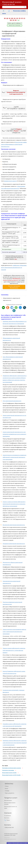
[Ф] (11, 20)
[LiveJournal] (24, 307)
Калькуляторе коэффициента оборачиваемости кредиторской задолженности (14, 144)
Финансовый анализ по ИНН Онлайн (11, 775)
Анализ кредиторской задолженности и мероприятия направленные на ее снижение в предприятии (14, 434)
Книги (6, 788)
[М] (12, 18)
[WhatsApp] (16, 307)
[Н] (15, 18)
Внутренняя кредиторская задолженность (14, 525)
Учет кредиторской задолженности (12, 401)
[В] (5, 18)
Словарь (7, 790)
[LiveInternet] (14, 310)
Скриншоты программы (8, 770)
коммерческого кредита (10, 181)
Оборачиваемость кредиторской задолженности (11, 339)
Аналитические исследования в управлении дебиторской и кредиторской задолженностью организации (14, 457)
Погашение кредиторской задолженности (14, 543)
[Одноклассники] (8, 307)
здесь (16, 259)
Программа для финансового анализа (11, 768)
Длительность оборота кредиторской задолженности (12, 563)
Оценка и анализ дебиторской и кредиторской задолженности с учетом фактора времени (14, 650)
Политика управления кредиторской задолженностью (12, 603)
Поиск (8, 820)
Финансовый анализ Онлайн (9, 772)
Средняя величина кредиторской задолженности (16, 93)
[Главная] (9, 11)
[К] (9, 18)
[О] (17, 18)
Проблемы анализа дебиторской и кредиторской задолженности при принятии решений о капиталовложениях (15, 743)
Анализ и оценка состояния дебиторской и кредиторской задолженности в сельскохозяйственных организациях (14, 504)
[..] (18, 20)
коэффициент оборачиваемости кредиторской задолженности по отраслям (14, 267)
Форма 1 (16, 131)
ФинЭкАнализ (8, 800)
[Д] (7, 18)
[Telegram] (12, 307)
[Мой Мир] (20, 307)
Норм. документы (9, 793)
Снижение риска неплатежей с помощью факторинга (13, 691)
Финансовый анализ (11, 2)
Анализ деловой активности (10, 280)
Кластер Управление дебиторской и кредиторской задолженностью (14, 672)
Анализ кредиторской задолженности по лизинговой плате (14, 416)
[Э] (16, 20)
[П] (20, 18)
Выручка (16, 90)
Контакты (6, 818)
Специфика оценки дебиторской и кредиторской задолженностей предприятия (14, 725)
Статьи (6, 786)
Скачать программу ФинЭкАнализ (14, 287)
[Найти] (25, 7)
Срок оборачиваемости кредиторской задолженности (13, 358)
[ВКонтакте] (3, 307)
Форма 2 (19, 129)
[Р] (22, 18)
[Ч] (13, 20)
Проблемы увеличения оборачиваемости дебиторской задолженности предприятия (15, 322)
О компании (7, 815)
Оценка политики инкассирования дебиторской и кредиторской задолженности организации (14, 631)
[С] (24, 18)
